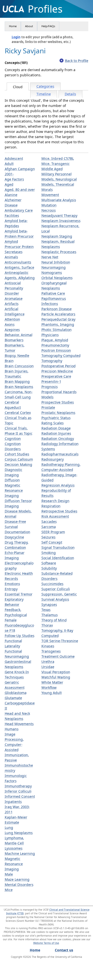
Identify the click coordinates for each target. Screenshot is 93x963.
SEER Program (53, 532)
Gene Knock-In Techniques (17, 674)
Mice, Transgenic (55, 163)
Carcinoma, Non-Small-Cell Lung (19, 394)
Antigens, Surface (19, 267)
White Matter (52, 682)
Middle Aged (52, 168)
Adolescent (14, 158)
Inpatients (13, 801)
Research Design (55, 500)
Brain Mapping (17, 381)
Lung (9, 827)
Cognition (13, 438)
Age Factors (14, 179)
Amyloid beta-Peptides (16, 223)
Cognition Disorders (13, 446)
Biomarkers (14, 340)
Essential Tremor (18, 594)
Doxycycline (14, 537)
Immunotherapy (18, 786)
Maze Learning (17, 879)
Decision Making (18, 464)
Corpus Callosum (19, 459)
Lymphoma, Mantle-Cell (14, 840)
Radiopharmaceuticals (60, 454)
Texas (46, 609)
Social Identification (57, 557)
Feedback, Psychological (16, 612)
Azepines (12, 329)
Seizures (48, 537)
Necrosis (48, 210)
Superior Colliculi (55, 589)
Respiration (51, 506)
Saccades (49, 521)
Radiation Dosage (56, 428)
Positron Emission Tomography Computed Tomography (61, 355)
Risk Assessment (55, 516)
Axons (10, 324)
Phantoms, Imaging (57, 324)
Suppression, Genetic (59, 594)
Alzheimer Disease (13, 202)
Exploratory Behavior (14, 602)
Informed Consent (20, 796)
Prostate (48, 407)
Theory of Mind (54, 620)
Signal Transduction (58, 547)
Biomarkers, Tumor (15, 348)
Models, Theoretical (57, 184)
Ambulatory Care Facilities (19, 213)
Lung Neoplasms (19, 832)
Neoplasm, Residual (58, 241)
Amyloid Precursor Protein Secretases (19, 246)
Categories (45, 86)
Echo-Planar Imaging (15, 555)
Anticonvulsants (18, 262)
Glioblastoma (16, 692)
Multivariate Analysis (58, 200)
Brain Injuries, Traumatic (17, 374)
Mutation (49, 205)
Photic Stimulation (56, 329)
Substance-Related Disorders (57, 576)
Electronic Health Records (19, 576)
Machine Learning (20, 853)
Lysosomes (14, 848)
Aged (9, 184)
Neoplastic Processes (58, 251)
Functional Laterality (13, 643)
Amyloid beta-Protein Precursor (19, 234)
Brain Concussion (19, 366)
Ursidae (47, 666)
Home (13, 26)
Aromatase (14, 298)
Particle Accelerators (58, 314)
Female (11, 620)
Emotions (12, 583)
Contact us (64, 950)
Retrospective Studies (59, 511)
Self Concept (51, 542)
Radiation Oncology (57, 438)
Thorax (47, 625)
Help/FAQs (48, 26)
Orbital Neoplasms (57, 277)
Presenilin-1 (51, 381)
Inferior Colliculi (18, 791)
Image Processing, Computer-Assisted (14, 742)
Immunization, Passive (17, 757)
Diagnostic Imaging (13, 472)
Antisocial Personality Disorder (14, 288)
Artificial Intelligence (15, 311)
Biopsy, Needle (17, 355)
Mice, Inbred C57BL (57, 158)
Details (70, 94)
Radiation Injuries (56, 433)
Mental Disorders (19, 884)
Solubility (49, 568)
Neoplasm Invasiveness (61, 220)
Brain (9, 360)
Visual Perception (55, 672)
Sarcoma (48, 526)
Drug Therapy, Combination (17, 545)
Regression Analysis (58, 485)
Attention (12, 319)
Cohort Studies (17, 454)
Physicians (50, 334)
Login (16, 37)
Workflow (49, 687)
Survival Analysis (55, 599)
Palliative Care (53, 293)
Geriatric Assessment (15, 685)
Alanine (11, 194)
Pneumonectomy (55, 345)
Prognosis (49, 386)
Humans (12, 729)
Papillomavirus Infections (53, 301)
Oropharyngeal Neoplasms (54, 285)
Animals (11, 257)
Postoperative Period (58, 366)
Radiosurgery (52, 459)
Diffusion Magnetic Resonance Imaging (14, 488)
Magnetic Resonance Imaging (14, 863)
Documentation (17, 532)
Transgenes (51, 651)
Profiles (45, 8)
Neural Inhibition (55, 262)
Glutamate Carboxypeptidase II (20, 703)
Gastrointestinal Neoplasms (18, 664)
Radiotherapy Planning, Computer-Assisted (61, 467)
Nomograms (51, 272)
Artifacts (12, 303)
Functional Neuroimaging (17, 654)
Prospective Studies (57, 402)
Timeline (43, 94)
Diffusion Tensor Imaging (18, 503)
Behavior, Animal (18, 334)
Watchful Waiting (55, 677)
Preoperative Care (56, 376)
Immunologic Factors (16, 778)
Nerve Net (49, 257)
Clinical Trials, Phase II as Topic (18, 431)
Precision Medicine (57, 371)
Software (48, 563)
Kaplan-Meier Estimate (16, 820)
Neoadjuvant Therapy (59, 215)
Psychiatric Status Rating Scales (56, 420)
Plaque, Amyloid (54, 340)
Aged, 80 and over (20, 189)
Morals (47, 189)
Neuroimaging (53, 267)
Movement (50, 194)
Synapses (49, 604)
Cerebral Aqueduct (13, 405)
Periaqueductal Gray (58, 319)
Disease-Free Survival (15, 524)
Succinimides (52, 583)
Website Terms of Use (46, 943)
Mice (9, 889)
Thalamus (49, 615)
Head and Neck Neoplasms (17, 716)
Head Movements (19, 723)
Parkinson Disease (56, 309)
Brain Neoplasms (19, 386)
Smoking (48, 552)
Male (9, 874)
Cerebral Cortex (18, 412)
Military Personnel (56, 174)
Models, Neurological (59, 179)
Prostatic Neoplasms (58, 412)
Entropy (11, 589)
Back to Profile (76, 60)
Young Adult (51, 692)
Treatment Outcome (58, 656)
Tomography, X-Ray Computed (57, 633)
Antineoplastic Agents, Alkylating (20, 275)
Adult (9, 163)
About (29, 26)
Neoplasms (50, 246)
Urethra (47, 661)
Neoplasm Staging (56, 236)
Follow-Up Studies (19, 635)
